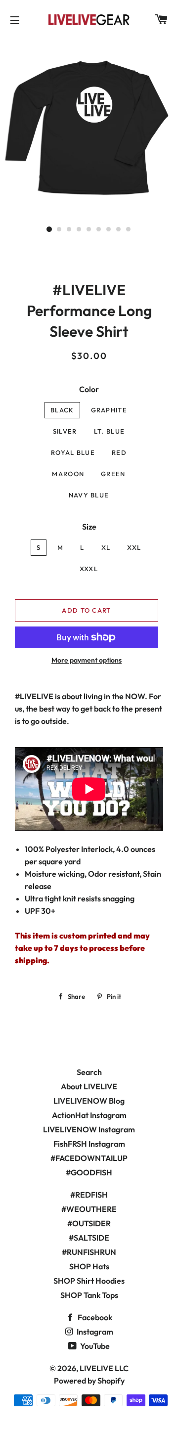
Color (89, 389)
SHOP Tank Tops (89, 1295)
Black (62, 410)
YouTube (94, 1346)
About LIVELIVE (89, 1086)
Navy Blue (89, 495)
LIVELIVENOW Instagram (89, 1129)
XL (106, 547)
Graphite (109, 410)
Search (89, 1072)
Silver (65, 431)
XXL (134, 547)
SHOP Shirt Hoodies (89, 1281)
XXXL (89, 569)
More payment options (86, 660)
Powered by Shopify (89, 1381)
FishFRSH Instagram (89, 1144)
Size (89, 527)
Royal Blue (73, 452)
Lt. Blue (109, 431)
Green (113, 474)
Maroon (68, 474)
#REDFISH (89, 1195)
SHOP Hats (89, 1266)
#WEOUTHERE (89, 1209)
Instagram (94, 1332)
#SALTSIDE (89, 1238)
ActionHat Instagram (89, 1115)
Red (119, 452)
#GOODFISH (89, 1172)
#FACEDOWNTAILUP (89, 1158)
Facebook (94, 1317)
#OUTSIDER (89, 1223)
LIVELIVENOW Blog (89, 1101)
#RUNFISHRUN (89, 1252)
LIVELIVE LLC (104, 1368)
